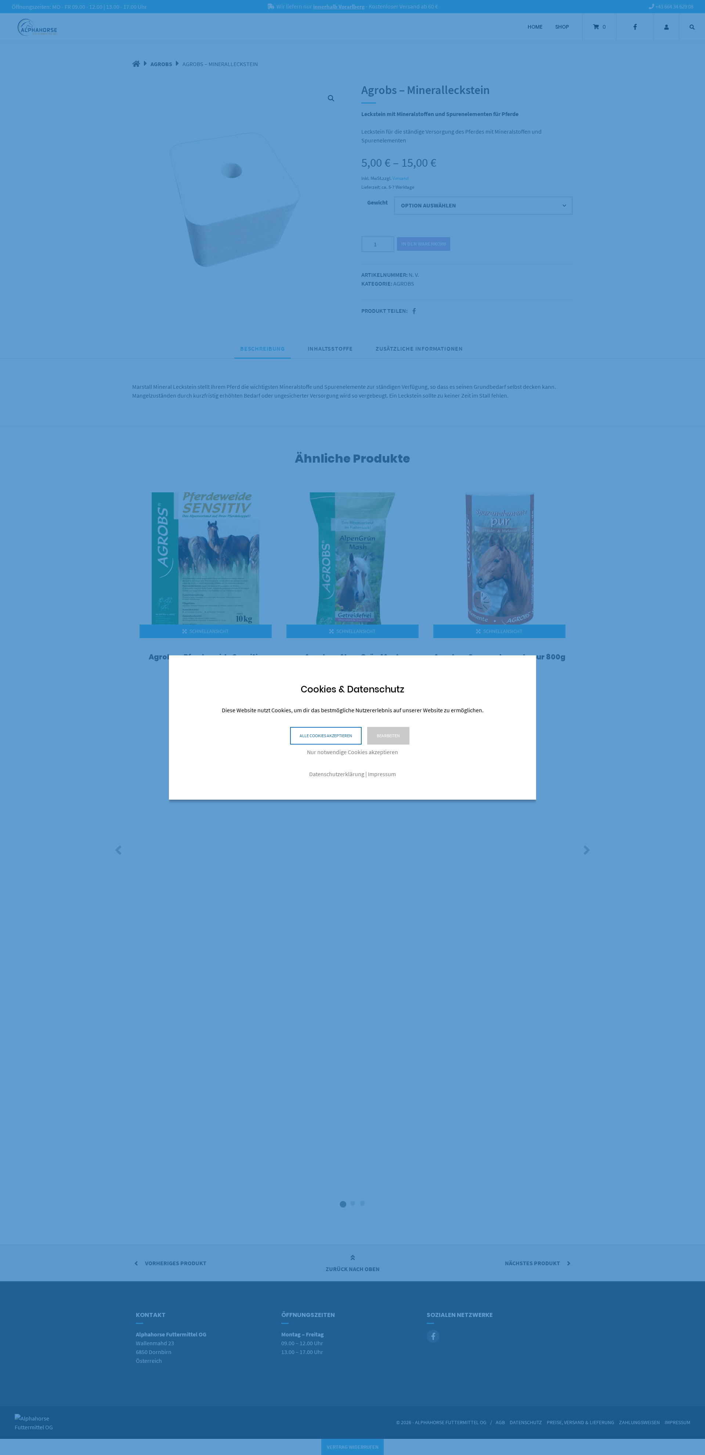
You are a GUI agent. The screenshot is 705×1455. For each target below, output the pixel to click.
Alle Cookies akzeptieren (326, 735)
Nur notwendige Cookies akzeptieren (352, 752)
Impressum (382, 774)
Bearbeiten (388, 735)
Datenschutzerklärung (336, 774)
